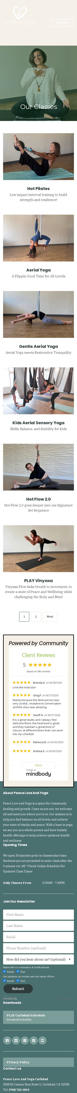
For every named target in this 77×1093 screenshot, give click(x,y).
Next (50, 616)
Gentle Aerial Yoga (38, 346)
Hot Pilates (38, 188)
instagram (25, 1040)
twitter (16, 1040)
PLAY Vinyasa (38, 580)
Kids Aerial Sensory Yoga (38, 423)
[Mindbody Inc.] (10, 997)
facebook (7, 1040)
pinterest (34, 1040)
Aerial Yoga (38, 270)
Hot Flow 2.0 (38, 499)
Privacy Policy (65, 999)
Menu (64, 23)
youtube (42, 1040)
